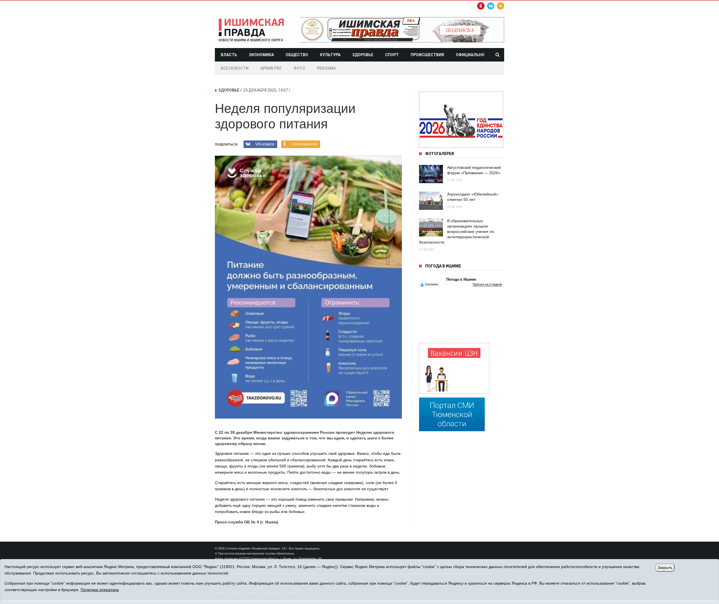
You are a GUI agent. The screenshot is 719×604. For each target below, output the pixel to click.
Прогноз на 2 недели (487, 284)
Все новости (235, 68)
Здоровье (362, 55)
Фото (299, 68)
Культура (330, 55)
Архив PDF (271, 68)
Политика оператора (100, 589)
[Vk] (490, 6)
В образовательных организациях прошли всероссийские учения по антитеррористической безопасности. (456, 231)
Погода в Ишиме (461, 279)
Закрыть (664, 567)
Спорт (392, 55)
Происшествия (427, 55)
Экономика (261, 55)
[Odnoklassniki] (480, 6)
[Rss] (500, 6)
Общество (297, 55)
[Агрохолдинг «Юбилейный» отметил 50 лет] (431, 201)
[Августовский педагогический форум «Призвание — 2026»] (431, 174)
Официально (470, 55)
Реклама (326, 68)
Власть (229, 55)
